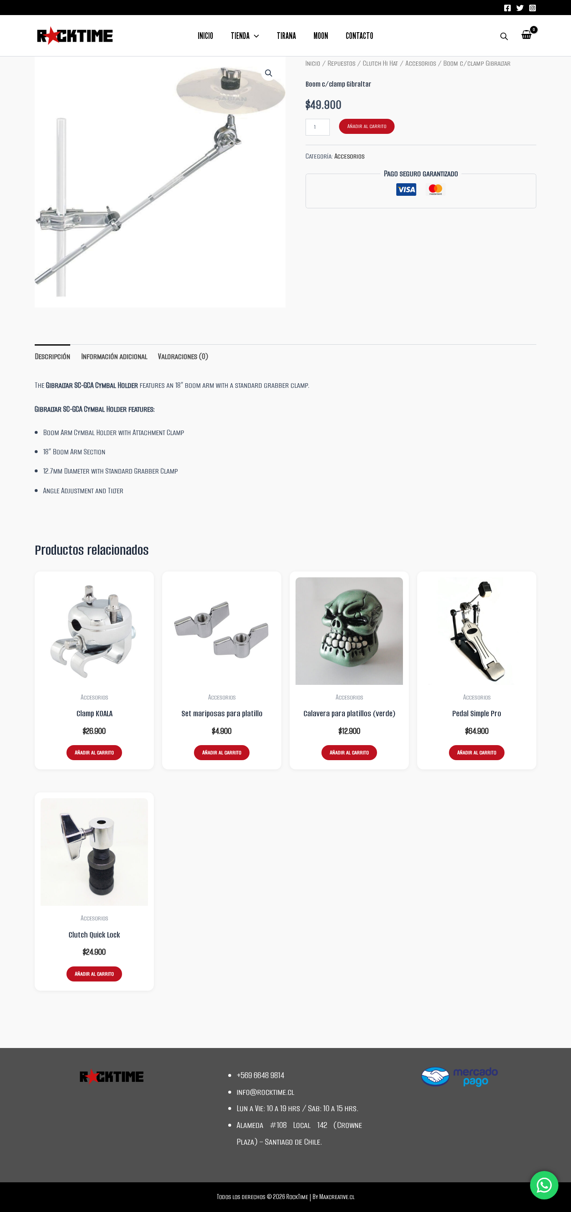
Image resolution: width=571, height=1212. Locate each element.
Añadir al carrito (366, 126)
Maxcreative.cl (336, 1197)
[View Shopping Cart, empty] (526, 36)
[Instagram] (532, 8)
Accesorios (420, 63)
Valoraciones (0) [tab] (183, 356)
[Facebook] (507, 8)
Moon (321, 36)
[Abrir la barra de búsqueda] (504, 35)
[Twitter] (520, 8)
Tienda (240, 36)
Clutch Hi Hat (380, 63)
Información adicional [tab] (114, 356)
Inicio (205, 36)
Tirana (286, 36)
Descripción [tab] (52, 356)
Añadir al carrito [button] (94, 752)
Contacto (359, 36)
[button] (254, 36)
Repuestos (341, 63)
